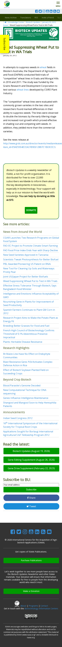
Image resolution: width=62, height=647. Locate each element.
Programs (33, 605)
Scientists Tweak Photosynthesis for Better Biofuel (30, 259)
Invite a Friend (48, 17)
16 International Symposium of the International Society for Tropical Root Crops (30, 425)
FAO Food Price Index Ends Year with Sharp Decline (30, 250)
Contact (44, 605)
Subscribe (4, 44)
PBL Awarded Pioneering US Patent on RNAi (27, 264)
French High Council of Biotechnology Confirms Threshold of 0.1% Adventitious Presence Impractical (28, 334)
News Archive (11, 17)
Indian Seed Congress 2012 (17, 418)
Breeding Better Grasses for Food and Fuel (26, 325)
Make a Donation (31, 591)
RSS (36, 17)
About (23, 605)
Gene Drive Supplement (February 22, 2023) (31, 468)
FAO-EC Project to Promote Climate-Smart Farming (30, 245)
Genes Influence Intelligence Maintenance (25, 398)
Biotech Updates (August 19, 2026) (31, 451)
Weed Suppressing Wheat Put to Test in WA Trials (30, 281)
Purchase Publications (31, 560)
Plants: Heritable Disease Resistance (22, 341)
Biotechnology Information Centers (41, 608)
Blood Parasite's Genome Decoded (21, 385)
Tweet (32, 506)
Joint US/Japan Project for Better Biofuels (25, 276)
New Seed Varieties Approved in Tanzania (25, 254)
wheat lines (23, 89)
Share (32, 497)
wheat (43, 67)
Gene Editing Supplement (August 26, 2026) (31, 459)
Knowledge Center (16, 22)
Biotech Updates (33, 22)
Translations (25, 17)
